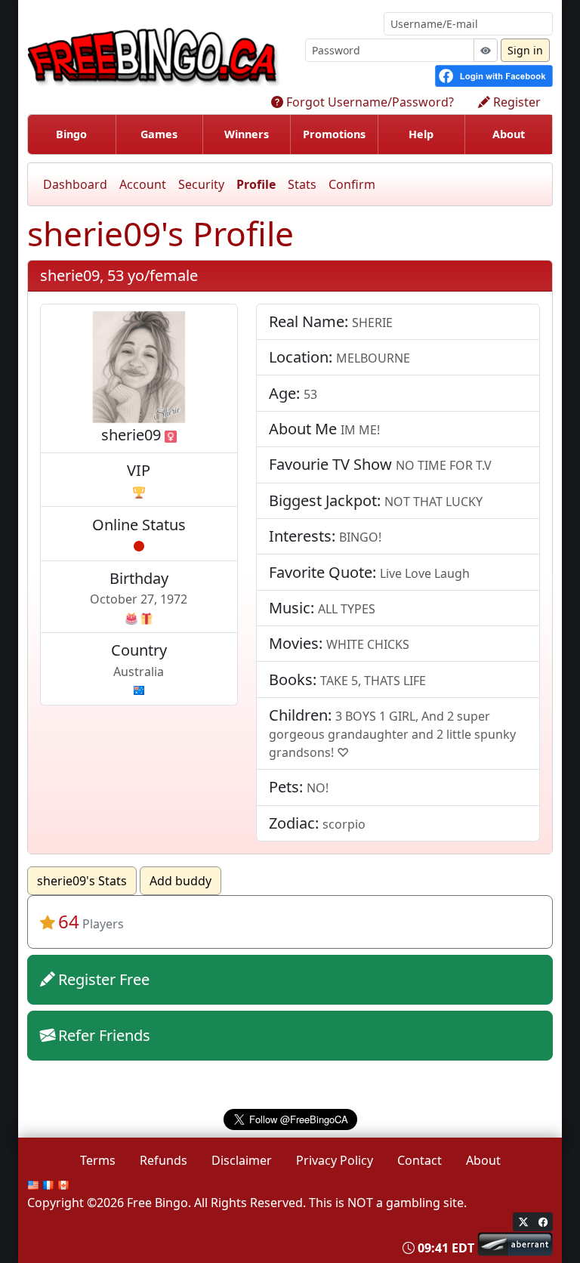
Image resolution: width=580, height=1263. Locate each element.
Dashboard (75, 184)
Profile (256, 184)
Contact (419, 1160)
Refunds (163, 1160)
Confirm (352, 184)
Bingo (71, 134)
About (508, 134)
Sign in (525, 50)
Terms (98, 1160)
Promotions (334, 134)
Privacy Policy (334, 1160)
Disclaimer (241, 1160)
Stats (302, 184)
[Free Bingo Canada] (160, 55)
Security (201, 184)
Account (142, 184)
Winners (246, 134)
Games (158, 134)
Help (421, 134)
